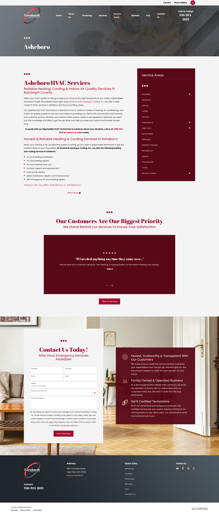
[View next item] (111, 285)
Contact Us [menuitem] (161, 16)
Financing (129, 479)
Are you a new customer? (39, 391)
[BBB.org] (193, 468)
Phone (33, 376)
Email (66, 376)
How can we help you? (38, 398)
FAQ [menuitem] (148, 15)
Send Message (63, 433)
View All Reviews (109, 301)
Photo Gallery (180, 2)
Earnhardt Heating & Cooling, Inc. (88, 101)
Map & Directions (75, 475)
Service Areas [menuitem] (117, 16)
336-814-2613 (185, 17)
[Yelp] (188, 468)
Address (33, 383)
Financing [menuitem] (87, 15)
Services (129, 484)
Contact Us (130, 494)
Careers (167, 2)
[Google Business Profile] (177, 468)
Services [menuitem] (103, 15)
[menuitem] (165, 94)
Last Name (68, 368)
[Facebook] (183, 468)
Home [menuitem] (59, 15)
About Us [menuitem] (71, 16)
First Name (34, 368)
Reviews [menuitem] (135, 15)
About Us (129, 468)
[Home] (32, 15)
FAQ (126, 489)
